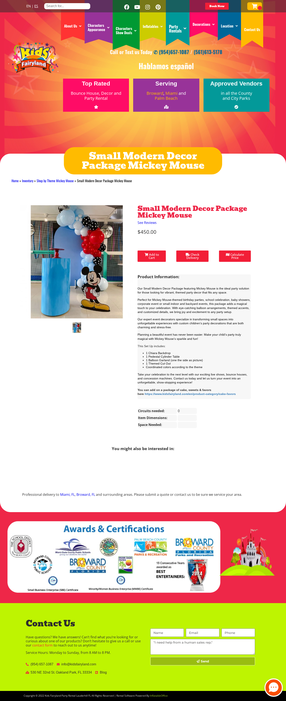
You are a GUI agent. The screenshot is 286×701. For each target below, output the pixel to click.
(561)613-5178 (208, 52)
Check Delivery (192, 256)
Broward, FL (85, 494)
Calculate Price (236, 256)
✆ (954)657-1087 (171, 52)
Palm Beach (166, 98)
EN (28, 6)
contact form (42, 645)
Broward (155, 93)
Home (15, 180)
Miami (171, 93)
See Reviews (147, 222)
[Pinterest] (158, 7)
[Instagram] (147, 7)
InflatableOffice (159, 695)
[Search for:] (67, 6)
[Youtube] (137, 7)
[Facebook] (126, 7)
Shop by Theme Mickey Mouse (55, 180)
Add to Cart (153, 256)
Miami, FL (67, 494)
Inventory (27, 180)
